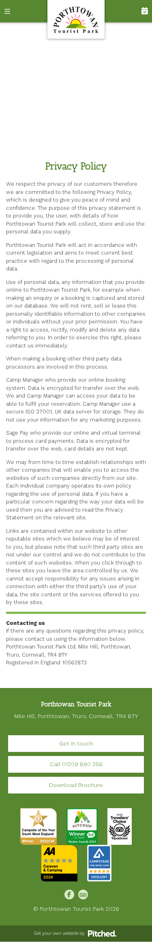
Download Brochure (76, 785)
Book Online (141, 11)
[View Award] (82, 826)
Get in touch (76, 743)
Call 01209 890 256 (76, 764)
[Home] (76, 19)
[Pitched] (102, 933)
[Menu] (11, 11)
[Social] (69, 894)
